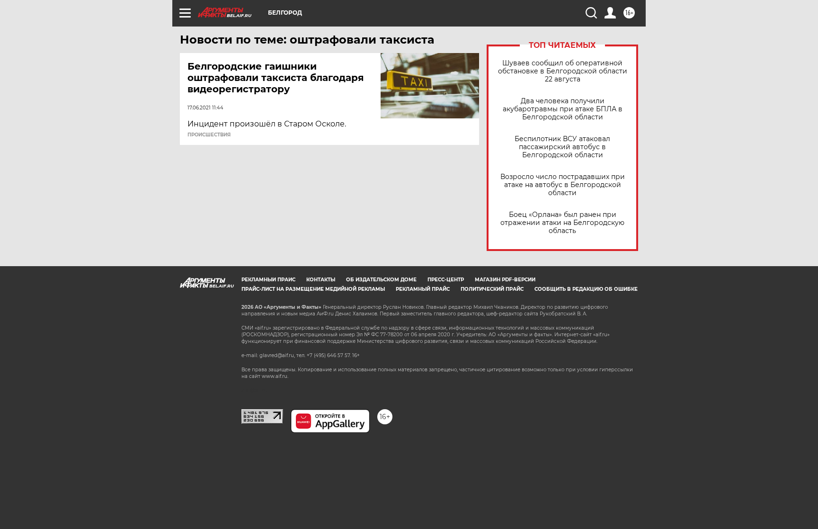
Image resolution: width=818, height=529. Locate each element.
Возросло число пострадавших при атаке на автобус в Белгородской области (562, 185)
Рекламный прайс (268, 280)
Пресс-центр (445, 280)
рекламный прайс (423, 289)
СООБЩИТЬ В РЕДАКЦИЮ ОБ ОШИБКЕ (586, 289)
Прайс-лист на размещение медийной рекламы (313, 289)
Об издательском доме (381, 280)
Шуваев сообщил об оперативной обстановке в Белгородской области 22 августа (562, 71)
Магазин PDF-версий (505, 280)
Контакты (320, 280)
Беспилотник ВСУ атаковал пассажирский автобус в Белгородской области (562, 147)
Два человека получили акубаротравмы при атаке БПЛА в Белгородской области (562, 109)
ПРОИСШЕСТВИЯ (209, 135)
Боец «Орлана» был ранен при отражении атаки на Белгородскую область (562, 223)
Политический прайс (492, 289)
